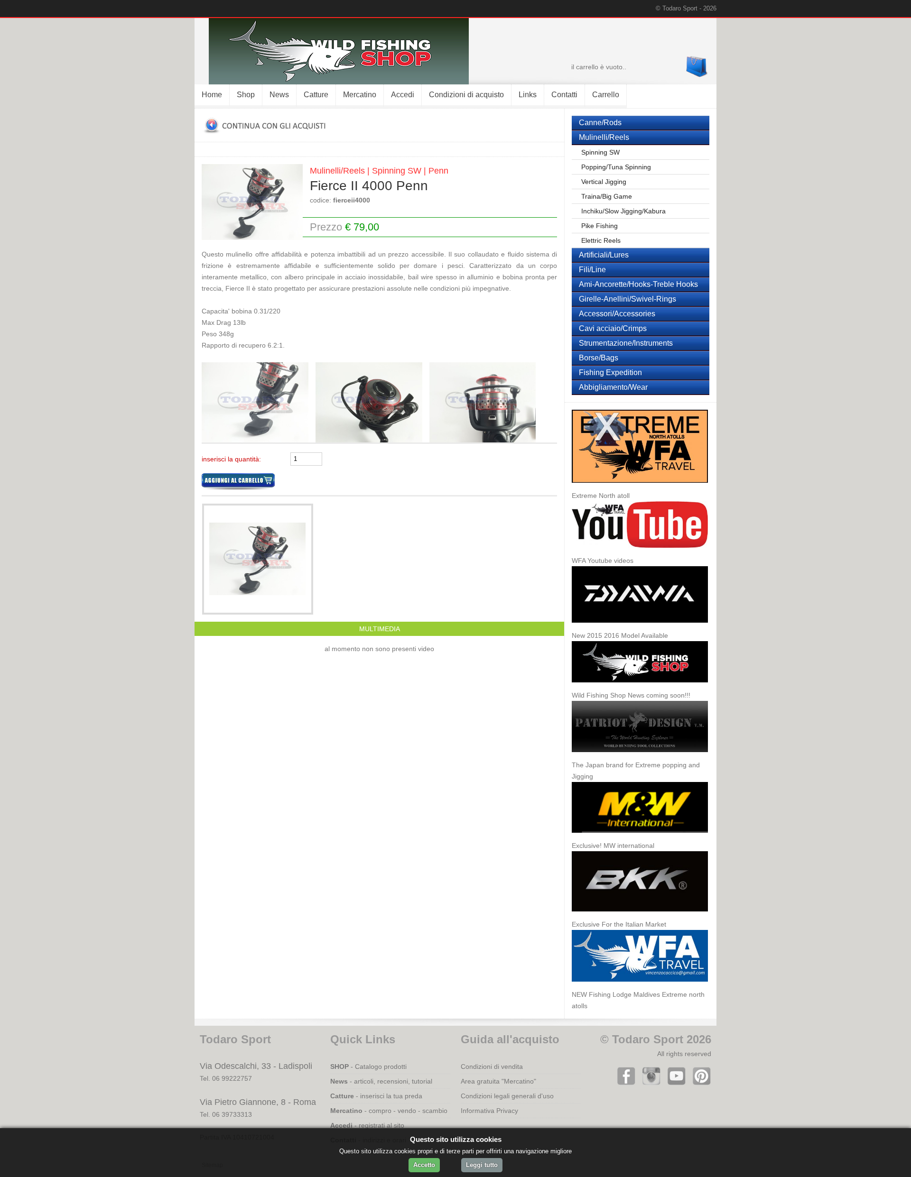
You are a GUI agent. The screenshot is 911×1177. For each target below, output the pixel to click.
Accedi (402, 95)
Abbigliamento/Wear (613, 387)
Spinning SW (600, 152)
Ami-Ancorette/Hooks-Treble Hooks (638, 284)
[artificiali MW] (259, 440)
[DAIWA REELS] (640, 627)
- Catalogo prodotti (368, 1066)
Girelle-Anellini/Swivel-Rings (627, 299)
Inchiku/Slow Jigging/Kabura (623, 211)
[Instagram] (649, 1083)
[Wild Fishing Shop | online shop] (332, 82)
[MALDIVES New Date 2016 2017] (640, 487)
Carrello (605, 95)
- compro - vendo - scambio (388, 1110)
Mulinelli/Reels (604, 137)
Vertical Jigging (603, 181)
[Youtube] (674, 1083)
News (279, 95)
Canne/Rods (600, 123)
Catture (316, 95)
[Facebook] (624, 1083)
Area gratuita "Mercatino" (498, 1081)
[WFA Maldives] (640, 986)
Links (528, 95)
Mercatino (359, 95)
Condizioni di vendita (492, 1066)
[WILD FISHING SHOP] (640, 687)
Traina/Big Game (606, 196)
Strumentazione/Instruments (626, 343)
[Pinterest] (699, 1083)
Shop (246, 95)
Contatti (564, 95)
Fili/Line (592, 270)
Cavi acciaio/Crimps (613, 328)
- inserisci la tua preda (376, 1096)
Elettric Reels (601, 240)
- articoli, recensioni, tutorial (381, 1081)
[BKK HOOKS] (640, 916)
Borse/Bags (598, 358)
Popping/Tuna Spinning (616, 167)
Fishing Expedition (610, 372)
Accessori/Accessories (617, 314)
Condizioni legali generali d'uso (507, 1096)
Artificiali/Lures (604, 255)
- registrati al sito (367, 1125)
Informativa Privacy (489, 1110)
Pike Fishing (599, 226)
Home (212, 95)
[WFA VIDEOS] (640, 552)
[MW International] (640, 837)
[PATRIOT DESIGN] (640, 757)
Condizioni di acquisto (466, 95)
